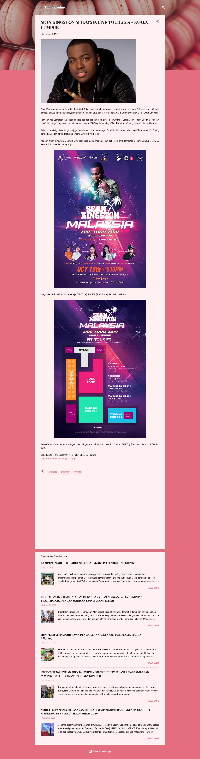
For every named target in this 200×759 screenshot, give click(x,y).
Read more (153, 588)
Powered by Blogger (102, 751)
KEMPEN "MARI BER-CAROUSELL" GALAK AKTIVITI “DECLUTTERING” (88, 563)
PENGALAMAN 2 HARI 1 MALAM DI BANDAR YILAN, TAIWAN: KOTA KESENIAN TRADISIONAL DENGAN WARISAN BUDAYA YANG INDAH (92, 598)
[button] (157, 21)
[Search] (163, 8)
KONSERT (65, 472)
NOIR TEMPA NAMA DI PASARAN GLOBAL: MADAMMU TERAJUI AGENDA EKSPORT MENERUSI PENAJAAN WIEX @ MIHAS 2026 (95, 711)
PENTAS (78, 472)
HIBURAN (52, 472)
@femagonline (54, 7)
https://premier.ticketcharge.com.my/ (58, 458)
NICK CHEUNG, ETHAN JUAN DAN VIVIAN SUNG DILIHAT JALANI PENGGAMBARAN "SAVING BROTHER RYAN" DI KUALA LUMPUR (95, 674)
